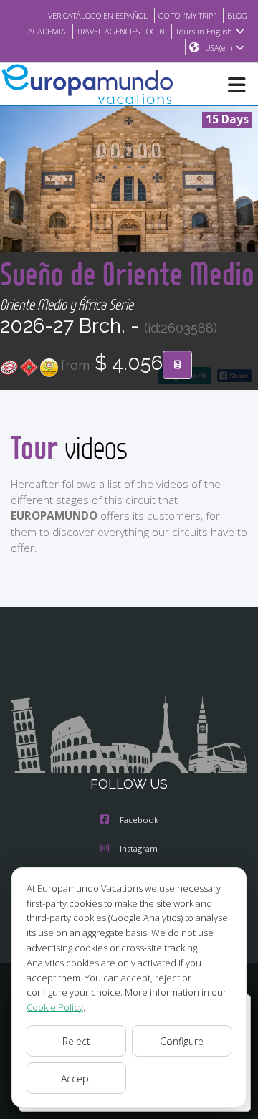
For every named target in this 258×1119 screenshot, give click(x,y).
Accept (76, 1078)
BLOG (237, 15)
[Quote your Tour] (177, 365)
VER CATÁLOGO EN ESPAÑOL (98, 15)
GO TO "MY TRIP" (187, 15)
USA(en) (218, 47)
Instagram (139, 848)
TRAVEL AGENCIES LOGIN (121, 31)
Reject (76, 1041)
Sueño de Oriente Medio (127, 273)
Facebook (139, 819)
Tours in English (204, 31)
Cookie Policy (55, 1007)
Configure (182, 1041)
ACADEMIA (47, 31)
